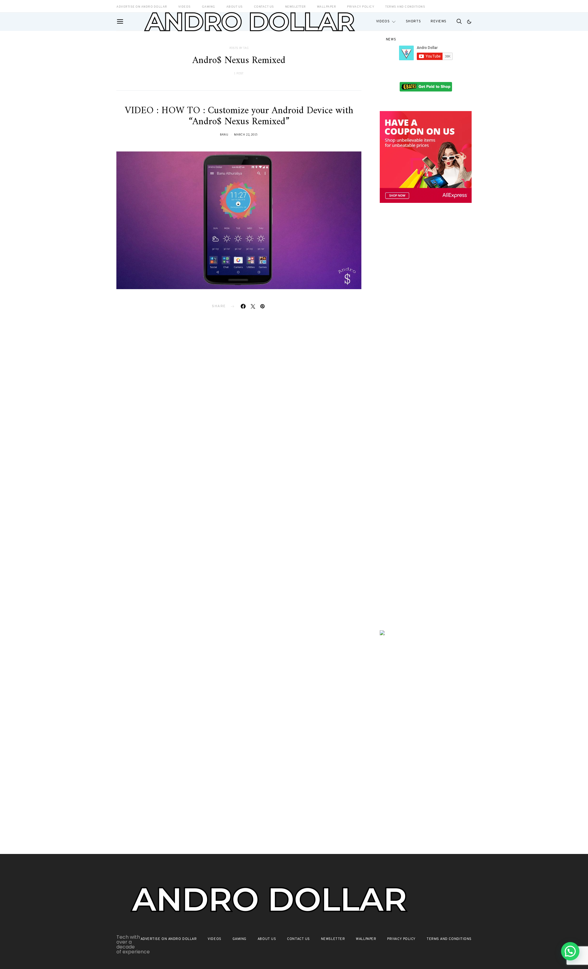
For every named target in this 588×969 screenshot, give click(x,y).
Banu (224, 134)
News (391, 39)
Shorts (413, 21)
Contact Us (298, 939)
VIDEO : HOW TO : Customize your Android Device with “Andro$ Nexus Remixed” (239, 116)
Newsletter (333, 939)
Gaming (239, 939)
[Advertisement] (426, 314)
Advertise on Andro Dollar (169, 939)
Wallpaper (366, 939)
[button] (469, 21)
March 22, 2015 (246, 134)
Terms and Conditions (405, 7)
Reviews (439, 21)
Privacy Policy (401, 939)
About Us (267, 939)
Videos (383, 21)
